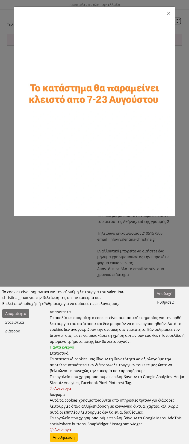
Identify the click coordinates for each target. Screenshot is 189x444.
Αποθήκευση (64, 437)
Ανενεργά (62, 388)
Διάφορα (12, 331)
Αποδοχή (164, 293)
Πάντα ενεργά (62, 347)
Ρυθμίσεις (165, 302)
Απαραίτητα (15, 313)
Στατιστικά (14, 322)
